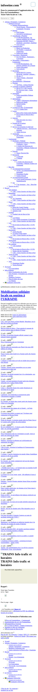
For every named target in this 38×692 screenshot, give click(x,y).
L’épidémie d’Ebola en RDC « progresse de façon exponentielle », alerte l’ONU (16, 541)
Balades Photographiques (20, 25)
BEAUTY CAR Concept (24, 88)
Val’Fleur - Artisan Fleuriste (24, 85)
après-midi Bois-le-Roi (20, 316)
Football (11, 212)
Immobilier (15, 93)
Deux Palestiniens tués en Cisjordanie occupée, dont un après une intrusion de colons (18, 434)
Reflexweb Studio (21, 53)
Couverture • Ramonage (19, 55)
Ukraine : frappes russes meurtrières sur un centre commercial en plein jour (16, 368)
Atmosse (19, 125)
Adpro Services (21, 132)
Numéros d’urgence (15, 277)
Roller (10, 237)
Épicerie (15, 151)
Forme (11, 216)
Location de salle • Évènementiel (22, 107)
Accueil (7, 641)
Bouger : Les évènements (16, 657)
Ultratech (19, 106)
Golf (10, 223)
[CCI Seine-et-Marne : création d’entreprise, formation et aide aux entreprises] (21, 626)
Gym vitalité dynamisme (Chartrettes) (23, 219)
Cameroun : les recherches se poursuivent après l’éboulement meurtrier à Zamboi (15, 395)
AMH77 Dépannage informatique (26, 100)
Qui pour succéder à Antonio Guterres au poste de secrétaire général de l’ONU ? (16, 516)
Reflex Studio (19, 636)
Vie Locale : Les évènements (17, 666)
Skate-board (12, 240)
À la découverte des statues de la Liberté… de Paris (16, 408)
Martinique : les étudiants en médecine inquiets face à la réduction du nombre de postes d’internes (18, 523)
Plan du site (4, 634)
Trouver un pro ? (14, 186)
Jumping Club (16, 211)
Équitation (12, 205)
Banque (14, 30)
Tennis (11, 247)
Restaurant (15, 155)
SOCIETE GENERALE (24, 34)
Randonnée (12, 230)
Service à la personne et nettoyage (22, 127)
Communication (17, 46)
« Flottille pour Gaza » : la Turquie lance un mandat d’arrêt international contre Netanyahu (19, 468)
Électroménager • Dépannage (21, 81)
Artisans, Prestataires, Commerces (15, 22)
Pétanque (11, 226)
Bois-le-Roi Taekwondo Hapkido (26, 113)
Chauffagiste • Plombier (19, 36)
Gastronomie (12, 139)
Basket (11, 197)
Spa (13, 183)
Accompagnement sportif (20, 177)
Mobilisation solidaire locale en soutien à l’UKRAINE (15, 295)
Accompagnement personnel (21, 169)
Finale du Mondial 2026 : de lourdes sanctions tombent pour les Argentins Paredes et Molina (17, 530)
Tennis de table (13, 254)
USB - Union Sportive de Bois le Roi (23, 191)
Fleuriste (15, 83)
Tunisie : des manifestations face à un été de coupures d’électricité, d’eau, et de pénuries (17, 548)
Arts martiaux (13, 190)
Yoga (10, 261)
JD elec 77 (19, 76)
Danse (10, 202)
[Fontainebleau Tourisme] (21, 624)
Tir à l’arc (12, 258)
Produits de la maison (19, 123)
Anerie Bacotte (17, 232)
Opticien (15, 118)
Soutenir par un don (7, 690)
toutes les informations (19, 315)
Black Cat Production (23, 48)
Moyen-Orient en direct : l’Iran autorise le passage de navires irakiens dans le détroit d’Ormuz (17, 329)
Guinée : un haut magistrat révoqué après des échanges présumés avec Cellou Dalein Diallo (17, 382)
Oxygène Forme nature (19, 233)
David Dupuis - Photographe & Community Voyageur (26, 28)
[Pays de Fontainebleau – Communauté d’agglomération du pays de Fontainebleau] (21, 621)
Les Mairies (12, 281)
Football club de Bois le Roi (21, 214)
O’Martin (19, 158)
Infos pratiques (9, 270)
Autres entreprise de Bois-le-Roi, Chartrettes (22, 650)
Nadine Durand (21, 176)
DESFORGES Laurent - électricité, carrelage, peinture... (25, 73)
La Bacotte (19, 156)
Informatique (16, 99)
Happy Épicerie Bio (22, 153)
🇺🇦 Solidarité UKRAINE (12, 282)
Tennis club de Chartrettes (20, 251)
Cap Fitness (16, 218)
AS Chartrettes (17, 198)
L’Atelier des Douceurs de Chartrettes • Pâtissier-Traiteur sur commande (26, 147)
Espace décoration (22, 67)
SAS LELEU (20, 44)
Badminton (12, 193)
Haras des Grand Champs (20, 207)
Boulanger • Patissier (18, 141)
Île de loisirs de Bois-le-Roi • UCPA (23, 209)
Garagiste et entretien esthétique (22, 86)
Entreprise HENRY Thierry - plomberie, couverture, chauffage (26, 42)
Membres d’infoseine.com (17, 648)
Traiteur (14, 160)
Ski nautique (12, 244)
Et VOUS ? (8, 673)
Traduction (15, 134)
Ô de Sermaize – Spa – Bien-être (26, 184)
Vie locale (8, 267)
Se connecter (13, 634)
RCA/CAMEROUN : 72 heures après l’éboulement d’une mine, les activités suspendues (19, 427)
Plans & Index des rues (16, 279)
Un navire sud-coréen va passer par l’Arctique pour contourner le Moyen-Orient (16, 414)
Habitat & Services (14, 23)
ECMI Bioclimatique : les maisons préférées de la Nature (25, 38)
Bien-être (11, 167)
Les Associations (14, 268)
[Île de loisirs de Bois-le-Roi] (21, 629)
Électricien (15, 71)
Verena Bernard (17, 265)
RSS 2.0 (26, 634)
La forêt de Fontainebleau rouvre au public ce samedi (17, 536)
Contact (20, 634)
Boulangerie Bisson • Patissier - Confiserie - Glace (26, 143)
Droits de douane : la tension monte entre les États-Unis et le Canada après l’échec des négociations (18, 421)
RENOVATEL (21, 104)
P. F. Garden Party (22, 109)
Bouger (7, 188)
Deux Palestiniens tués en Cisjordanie (12, 342)
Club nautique (16, 246)
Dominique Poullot (22, 174)
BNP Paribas (20, 32)
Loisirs (14, 111)
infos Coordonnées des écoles (18, 272)
